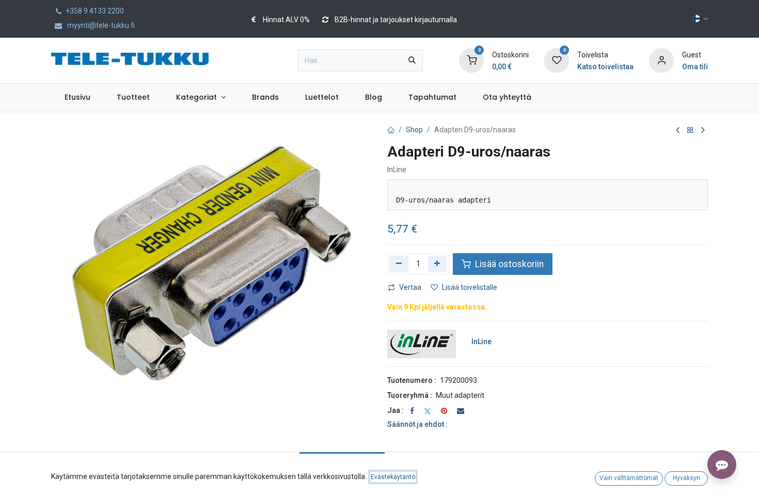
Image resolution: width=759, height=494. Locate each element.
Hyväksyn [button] (686, 478)
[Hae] (412, 60)
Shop (414, 130)
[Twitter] (427, 410)
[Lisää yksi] (437, 264)
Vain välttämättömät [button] (628, 478)
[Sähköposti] (460, 410)
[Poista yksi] (398, 264)
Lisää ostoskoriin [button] (508, 264)
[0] (471, 60)
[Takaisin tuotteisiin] (690, 130)
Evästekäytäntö (393, 477)
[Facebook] (412, 410)
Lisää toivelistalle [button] (469, 287)
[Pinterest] (444, 410)
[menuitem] (77, 97)
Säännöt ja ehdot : (417, 424)
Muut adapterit (460, 395)
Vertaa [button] (410, 287)
